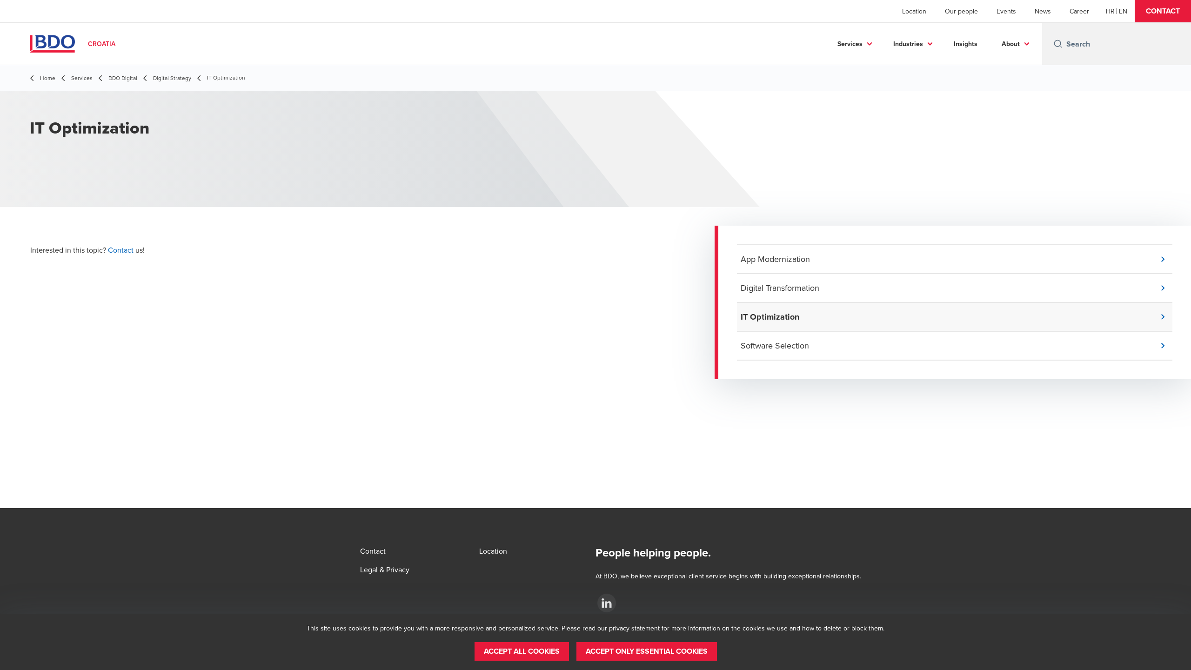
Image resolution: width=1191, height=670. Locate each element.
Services (850, 43)
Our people (961, 11)
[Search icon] (1058, 43)
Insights (965, 43)
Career (1079, 11)
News (1043, 11)
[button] (1163, 11)
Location (914, 11)
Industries (908, 43)
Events (1006, 11)
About (1011, 43)
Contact (121, 250)
